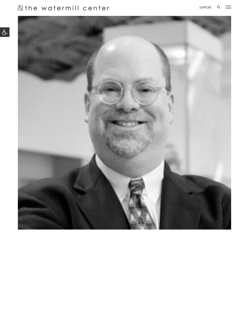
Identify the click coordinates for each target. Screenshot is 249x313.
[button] (4, 32)
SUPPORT (205, 7)
